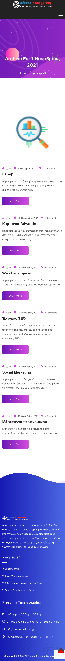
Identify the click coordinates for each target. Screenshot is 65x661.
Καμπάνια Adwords (19, 224)
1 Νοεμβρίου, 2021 (27, 168)
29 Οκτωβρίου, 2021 (28, 218)
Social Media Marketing (16, 576)
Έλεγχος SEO (14, 318)
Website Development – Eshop (19, 590)
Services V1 (38, 73)
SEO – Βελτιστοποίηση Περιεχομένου (23, 583)
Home (23, 73)
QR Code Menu (12, 569)
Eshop (7, 174)
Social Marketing (16, 372)
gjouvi (9, 168)
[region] (32, 633)
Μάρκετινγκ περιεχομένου (24, 422)
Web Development (18, 273)
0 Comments (49, 168)
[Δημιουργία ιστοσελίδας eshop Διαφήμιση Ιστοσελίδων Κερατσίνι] (32, 4)
